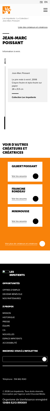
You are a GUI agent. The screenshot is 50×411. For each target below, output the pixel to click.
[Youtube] (16, 371)
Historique (9, 317)
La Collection (22, 18)
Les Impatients (9, 18)
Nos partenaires (12, 298)
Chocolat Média (37, 394)
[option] (41, 2)
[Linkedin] (22, 371)
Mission (7, 313)
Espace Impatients (12, 338)
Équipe (6, 326)
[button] (45, 10)
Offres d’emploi (11, 290)
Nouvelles (8, 334)
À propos (8, 306)
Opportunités (11, 283)
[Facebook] (4, 371)
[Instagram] (10, 371)
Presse (6, 321)
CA (4, 330)
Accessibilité (10, 343)
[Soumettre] (44, 359)
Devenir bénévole (12, 294)
